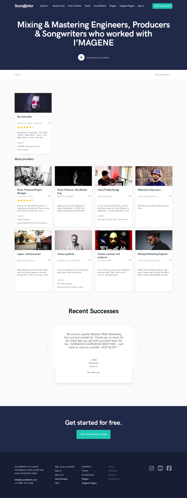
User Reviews (61, 479)
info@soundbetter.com (26, 480)
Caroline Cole (111, 220)
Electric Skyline (22, 150)
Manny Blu (101, 220)
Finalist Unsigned (23, 220)
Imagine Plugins (127, 6)
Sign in (141, 6)
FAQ (57, 483)
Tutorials (113, 471)
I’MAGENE (21, 146)
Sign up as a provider (65, 466)
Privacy (112, 475)
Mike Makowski (93, 372)
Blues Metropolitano (64, 284)
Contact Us (114, 479)
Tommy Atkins (123, 220)
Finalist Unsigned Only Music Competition (32, 223)
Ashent (80, 287)
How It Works (74, 6)
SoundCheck (100, 6)
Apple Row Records (33, 146)
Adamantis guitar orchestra (67, 287)
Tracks (87, 6)
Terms (111, 466)
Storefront (86, 466)
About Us (59, 475)
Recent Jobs (59, 6)
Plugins (112, 6)
